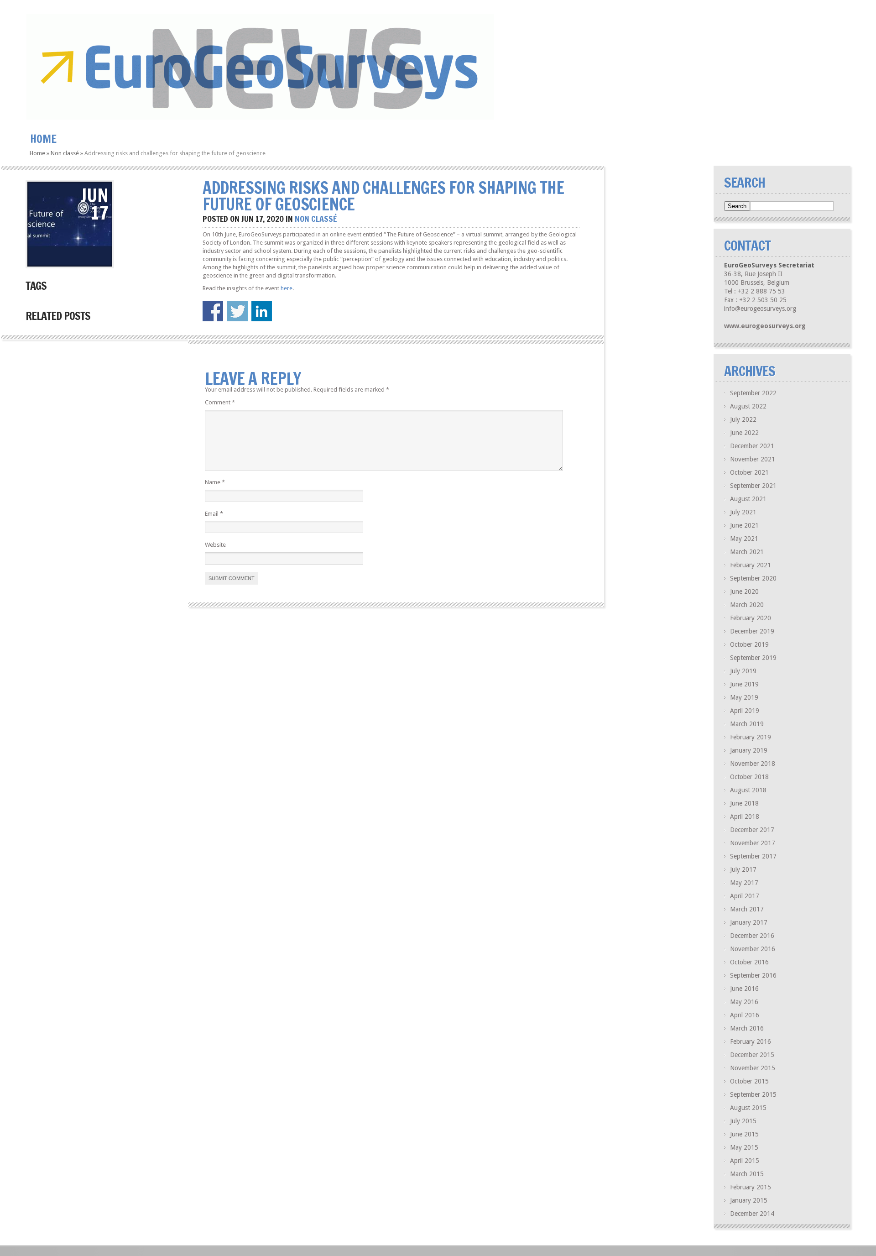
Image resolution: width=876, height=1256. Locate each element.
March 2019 (747, 723)
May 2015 (744, 1147)
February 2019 (750, 737)
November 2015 (752, 1068)
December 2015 (752, 1054)
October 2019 (749, 644)
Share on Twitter (237, 311)
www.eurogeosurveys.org (765, 326)
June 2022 (744, 432)
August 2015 (748, 1107)
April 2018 (744, 816)
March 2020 (747, 604)
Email (214, 513)
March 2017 (747, 909)
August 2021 (748, 498)
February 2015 (750, 1187)
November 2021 (752, 459)
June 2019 (744, 684)
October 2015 (749, 1081)
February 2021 (750, 565)
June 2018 (744, 803)
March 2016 (747, 1028)
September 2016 (753, 975)
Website (215, 544)
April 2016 (744, 1015)
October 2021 (749, 472)
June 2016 (744, 988)
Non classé (65, 153)
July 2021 (743, 512)
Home (43, 139)
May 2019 (744, 697)
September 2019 (753, 657)
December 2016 (752, 935)
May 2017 (744, 882)
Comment (220, 402)
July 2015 (743, 1121)
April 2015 (744, 1160)
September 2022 (753, 393)
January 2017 (748, 922)
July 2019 (743, 671)
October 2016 (749, 962)
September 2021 (753, 485)
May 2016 (744, 1001)
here (286, 288)
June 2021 (744, 525)
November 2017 (752, 843)
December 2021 (752, 446)
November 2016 (752, 948)
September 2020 (753, 578)
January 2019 (748, 750)
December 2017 (752, 829)
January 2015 (748, 1200)
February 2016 (750, 1041)
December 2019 (752, 631)
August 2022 (748, 406)
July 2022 (743, 419)
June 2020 (744, 591)
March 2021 (747, 551)
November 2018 (752, 763)
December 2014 (752, 1213)
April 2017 (744, 896)
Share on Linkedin (261, 311)
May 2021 (744, 538)
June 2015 (744, 1134)
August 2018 (748, 790)
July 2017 (743, 869)
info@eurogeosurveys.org (760, 308)
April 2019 (744, 710)
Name (215, 482)
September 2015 (753, 1094)
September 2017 (753, 856)
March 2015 (747, 1174)
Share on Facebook (213, 311)
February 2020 (750, 618)
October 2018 (749, 776)
